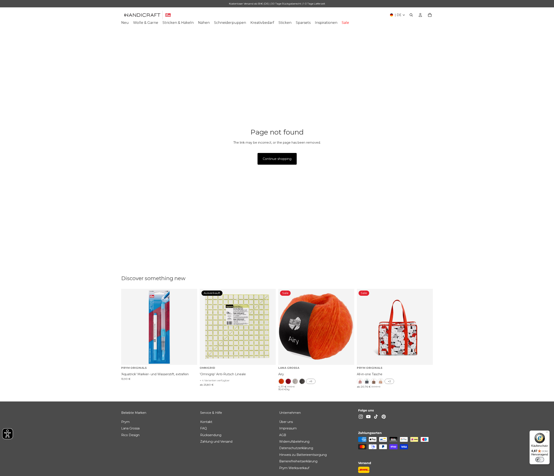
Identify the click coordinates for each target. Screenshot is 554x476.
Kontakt (206, 422)
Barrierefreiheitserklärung (298, 461)
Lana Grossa (130, 428)
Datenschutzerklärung (296, 448)
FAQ (203, 428)
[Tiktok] (375, 416)
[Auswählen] (347, 358)
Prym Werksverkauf (294, 468)
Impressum (288, 428)
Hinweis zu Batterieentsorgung (303, 455)
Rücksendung (210, 435)
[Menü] (547, 433)
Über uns (286, 422)
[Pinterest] (383, 416)
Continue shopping (277, 159)
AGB (282, 435)
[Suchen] (411, 15)
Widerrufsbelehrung (294, 442)
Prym (125, 422)
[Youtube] (368, 416)
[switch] (539, 459)
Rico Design (130, 435)
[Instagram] (360, 416)
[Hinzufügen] (190, 358)
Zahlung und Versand (216, 442)
